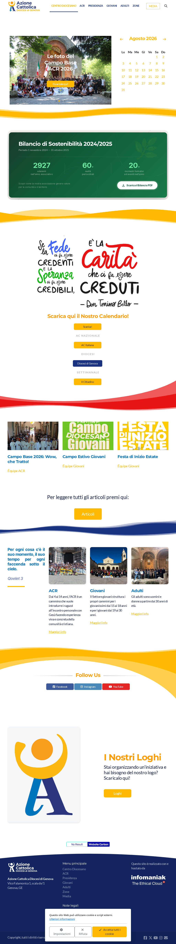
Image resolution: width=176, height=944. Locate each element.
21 (150, 76)
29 (156, 83)
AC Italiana (87, 345)
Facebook (61, 686)
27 (143, 83)
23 (163, 76)
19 (136, 76)
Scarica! (87, 326)
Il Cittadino (87, 381)
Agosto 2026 (143, 38)
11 (130, 70)
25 (130, 83)
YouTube (118, 686)
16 (163, 70)
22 (156, 76)
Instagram (90, 686)
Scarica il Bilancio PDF (139, 185)
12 (136, 70)
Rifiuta (83, 934)
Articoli (88, 513)
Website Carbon (98, 844)
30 (163, 83)
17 (123, 76)
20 (143, 76)
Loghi (117, 793)
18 (130, 76)
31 (123, 90)
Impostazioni (61, 934)
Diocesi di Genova (87, 363)
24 (123, 83)
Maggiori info (57, 632)
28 (150, 83)
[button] (56, 101)
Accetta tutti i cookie (111, 932)
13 (143, 70)
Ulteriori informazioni (62, 919)
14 (150, 70)
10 (123, 70)
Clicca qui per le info (60, 89)
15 (156, 70)
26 (136, 83)
